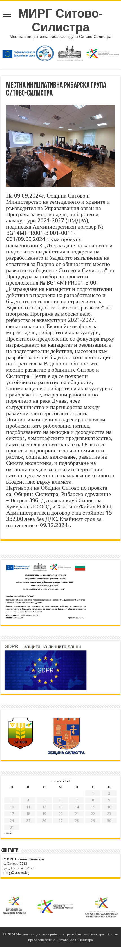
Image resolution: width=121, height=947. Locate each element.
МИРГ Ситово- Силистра (60, 20)
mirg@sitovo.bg (16, 872)
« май (7, 833)
